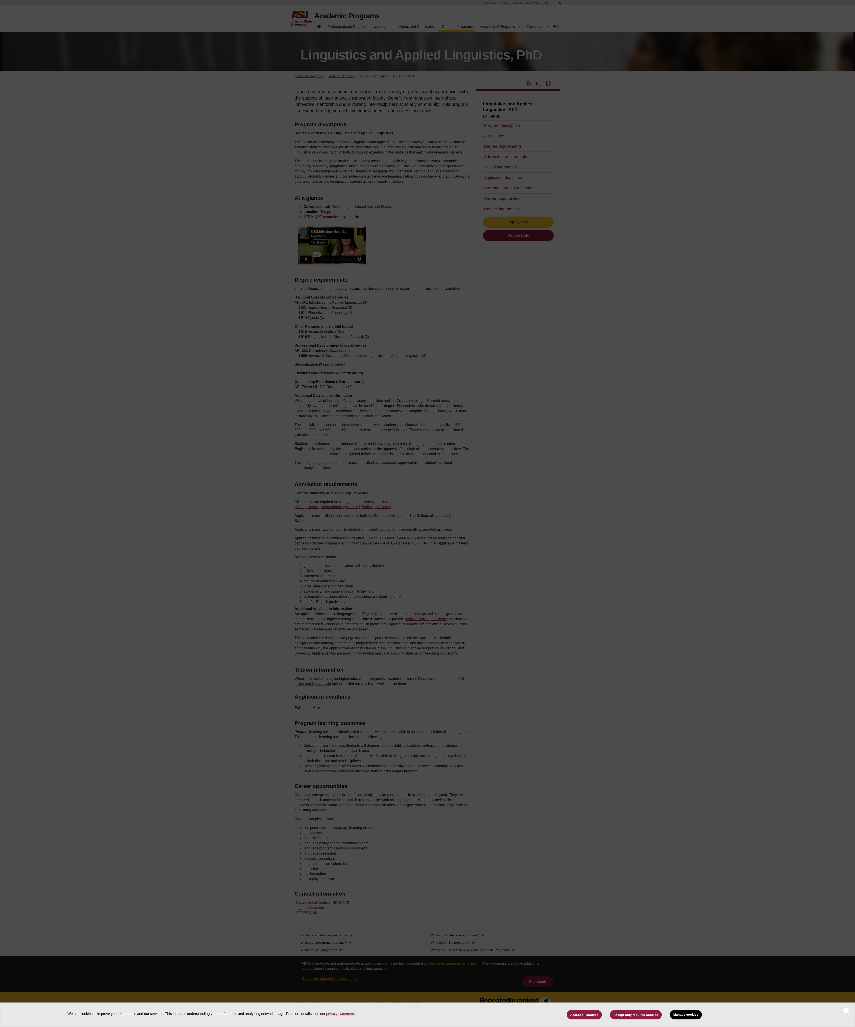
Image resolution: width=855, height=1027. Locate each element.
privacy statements (341, 1014)
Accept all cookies (584, 1015)
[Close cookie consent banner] (846, 1010)
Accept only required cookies (635, 1015)
